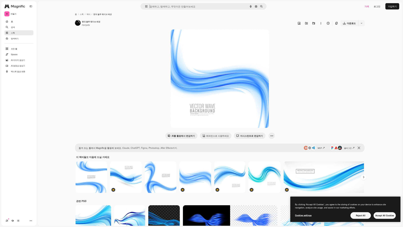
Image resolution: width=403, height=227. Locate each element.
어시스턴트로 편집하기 (251, 135)
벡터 (88, 14)
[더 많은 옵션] (321, 23)
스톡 (82, 14)
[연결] (6, 220)
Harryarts (86, 24)
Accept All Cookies (384, 215)
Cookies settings (303, 215)
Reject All (360, 215)
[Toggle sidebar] (30, 6)
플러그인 (348, 148)
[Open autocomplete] (145, 6)
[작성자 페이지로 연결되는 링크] (78, 23)
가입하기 (392, 6)
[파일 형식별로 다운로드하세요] (361, 23)
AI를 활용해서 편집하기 (183, 135)
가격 (367, 6)
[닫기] (359, 148)
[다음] (363, 177)
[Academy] (12, 220)
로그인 (377, 6)
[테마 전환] (18, 220)
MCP (320, 148)
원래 (188, 35)
